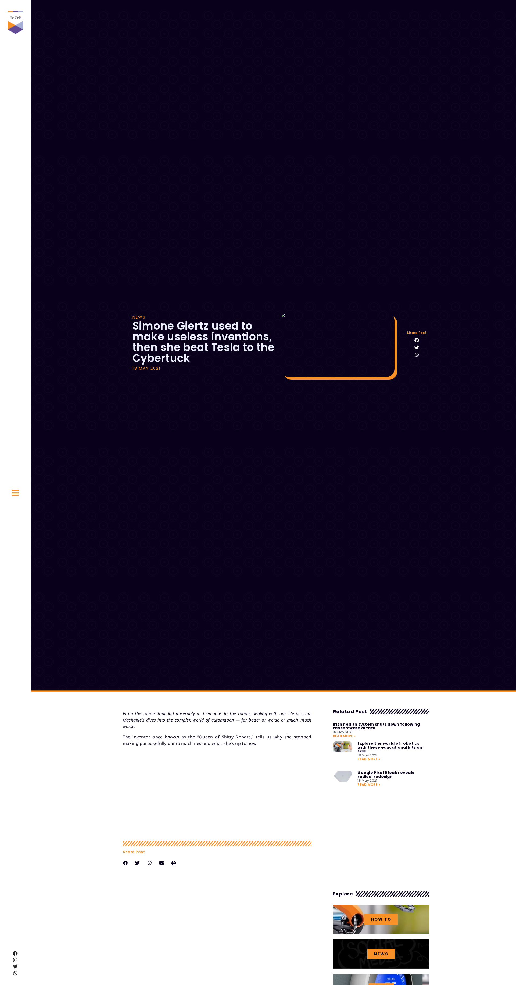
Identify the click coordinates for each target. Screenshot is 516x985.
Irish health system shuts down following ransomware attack (376, 726)
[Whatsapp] (15, 972)
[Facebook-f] (15, 953)
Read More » (344, 736)
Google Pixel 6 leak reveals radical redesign (385, 774)
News (139, 317)
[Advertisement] (217, 793)
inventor (141, 737)
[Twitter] (15, 966)
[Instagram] (15, 960)
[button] (417, 340)
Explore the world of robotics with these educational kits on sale (389, 747)
